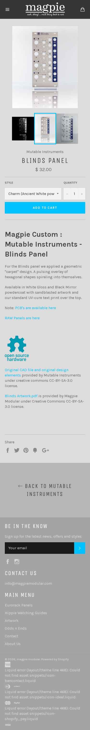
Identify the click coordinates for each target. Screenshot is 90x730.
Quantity (70, 182)
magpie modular (28, 659)
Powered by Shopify (55, 659)
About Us (13, 643)
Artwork (11, 620)
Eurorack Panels (19, 605)
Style (9, 182)
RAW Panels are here (22, 318)
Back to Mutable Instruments (47, 490)
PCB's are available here (35, 308)
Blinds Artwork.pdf (21, 396)
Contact (11, 636)
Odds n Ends (16, 628)
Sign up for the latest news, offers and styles (43, 536)
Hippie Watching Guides (26, 613)
